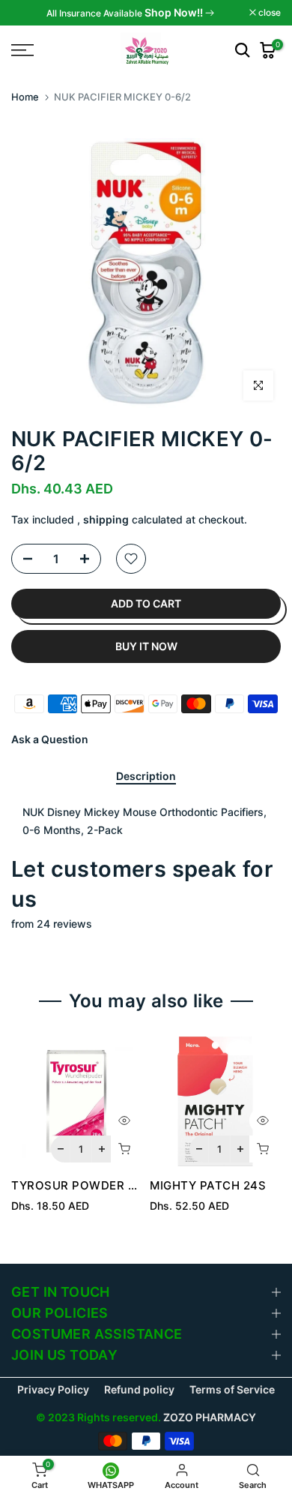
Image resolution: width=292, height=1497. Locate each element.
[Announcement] (130, 13)
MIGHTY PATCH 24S (208, 1185)
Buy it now (146, 646)
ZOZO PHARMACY (209, 1417)
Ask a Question (49, 739)
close (268, 12)
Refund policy (139, 1389)
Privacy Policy (53, 1389)
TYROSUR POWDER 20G (81, 1185)
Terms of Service (232, 1389)
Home (25, 97)
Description (146, 776)
